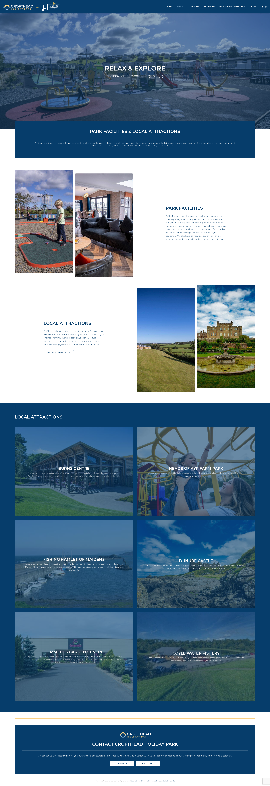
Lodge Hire (194, 7)
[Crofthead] (31, 6)
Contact (253, 7)
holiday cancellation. (153, 781)
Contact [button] (122, 763)
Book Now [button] (147, 763)
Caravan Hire (209, 7)
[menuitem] (169, 6)
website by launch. (168, 781)
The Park (179, 7)
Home (169, 7)
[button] (262, 6)
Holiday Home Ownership (231, 7)
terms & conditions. (138, 781)
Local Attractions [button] (58, 353)
